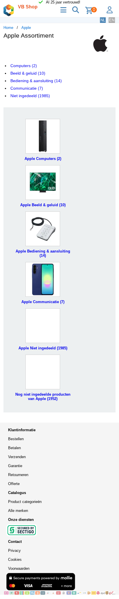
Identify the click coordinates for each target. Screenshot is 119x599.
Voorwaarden (18, 568)
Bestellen (16, 439)
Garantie (15, 466)
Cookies (15, 559)
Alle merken (18, 510)
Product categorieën (25, 502)
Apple (26, 27)
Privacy (14, 550)
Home (8, 27)
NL (103, 20)
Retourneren (18, 475)
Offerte (14, 484)
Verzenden (17, 457)
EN (111, 20)
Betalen (14, 448)
